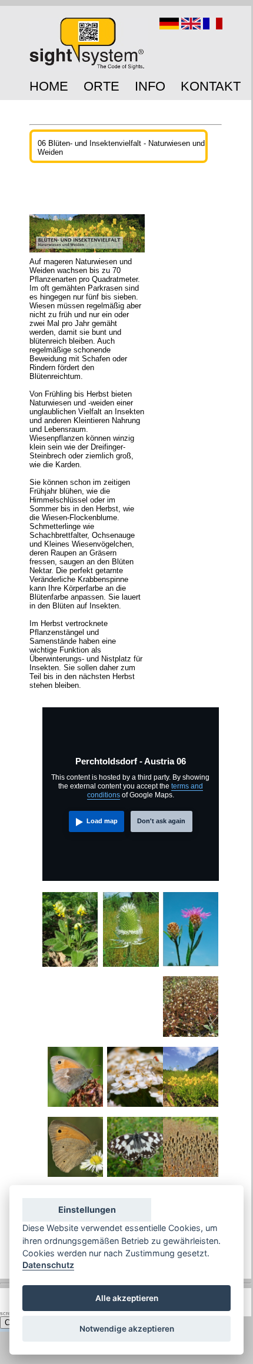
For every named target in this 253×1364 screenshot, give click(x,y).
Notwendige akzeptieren (126, 1328)
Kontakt (211, 86)
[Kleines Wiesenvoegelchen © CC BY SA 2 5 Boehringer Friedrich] (76, 1108)
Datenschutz (48, 1265)
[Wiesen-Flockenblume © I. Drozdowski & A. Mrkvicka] (191, 968)
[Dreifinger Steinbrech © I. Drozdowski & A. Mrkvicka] (191, 1038)
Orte (101, 86)
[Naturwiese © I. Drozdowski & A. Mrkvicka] (191, 1108)
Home (48, 86)
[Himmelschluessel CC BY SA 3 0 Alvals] (70, 968)
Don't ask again (161, 820)
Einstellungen (87, 1210)
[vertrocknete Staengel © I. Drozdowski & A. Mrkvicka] (191, 1178)
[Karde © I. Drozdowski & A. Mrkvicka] (131, 968)
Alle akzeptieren (126, 1298)
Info (150, 86)
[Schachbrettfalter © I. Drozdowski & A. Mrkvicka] (135, 1178)
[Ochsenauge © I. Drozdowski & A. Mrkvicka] (76, 1178)
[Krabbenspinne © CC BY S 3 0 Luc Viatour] (135, 1108)
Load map (102, 820)
